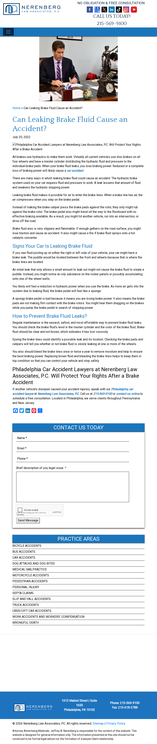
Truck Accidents (25, 605)
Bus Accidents (23, 551)
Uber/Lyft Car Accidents (31, 611)
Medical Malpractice (29, 569)
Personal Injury (25, 587)
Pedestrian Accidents (30, 581)
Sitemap (98, 723)
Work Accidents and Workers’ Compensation (48, 617)
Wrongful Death (25, 622)
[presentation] (39, 510)
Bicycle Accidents (26, 546)
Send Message (28, 520)
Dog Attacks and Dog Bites (33, 563)
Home (16, 108)
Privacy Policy (115, 723)
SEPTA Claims (23, 593)
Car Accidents (23, 557)
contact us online (127, 394)
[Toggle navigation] (8, 32)
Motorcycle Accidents (30, 575)
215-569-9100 (112, 23)
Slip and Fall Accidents (31, 599)
